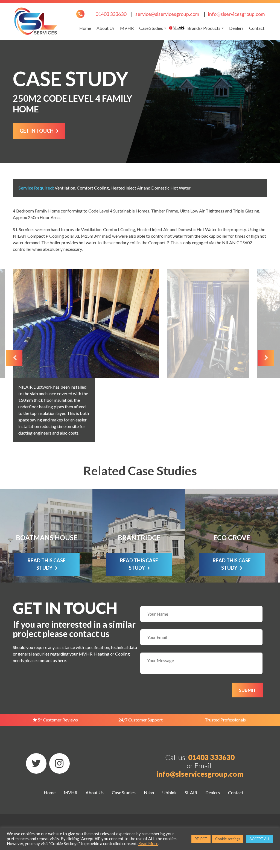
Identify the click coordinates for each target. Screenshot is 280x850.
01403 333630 (110, 14)
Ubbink (169, 792)
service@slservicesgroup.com (167, 14)
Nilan (177, 28)
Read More (148, 843)
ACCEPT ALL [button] (259, 839)
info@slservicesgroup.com (236, 14)
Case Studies (151, 28)
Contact (256, 28)
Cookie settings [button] (227, 839)
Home (85, 28)
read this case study (47, 564)
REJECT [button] (201, 839)
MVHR (127, 28)
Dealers (236, 28)
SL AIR (191, 792)
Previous (14, 358)
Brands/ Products (203, 28)
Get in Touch (37, 131)
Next (266, 358)
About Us (106, 28)
